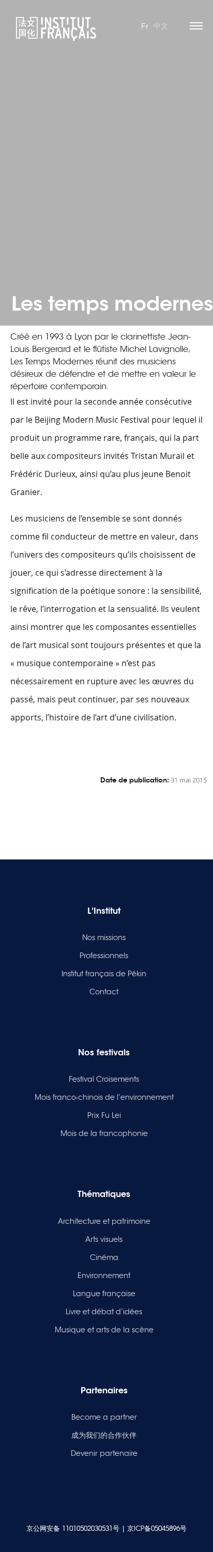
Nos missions (104, 937)
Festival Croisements (104, 1079)
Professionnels (104, 955)
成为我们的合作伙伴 (103, 1435)
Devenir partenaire (104, 1453)
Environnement (104, 1275)
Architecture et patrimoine (104, 1221)
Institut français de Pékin (104, 973)
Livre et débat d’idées (104, 1311)
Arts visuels (104, 1239)
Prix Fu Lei (104, 1115)
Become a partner (104, 1417)
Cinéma (104, 1257)
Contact (103, 991)
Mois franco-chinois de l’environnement (104, 1097)
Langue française (104, 1293)
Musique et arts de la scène (104, 1329)
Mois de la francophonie (104, 1133)
